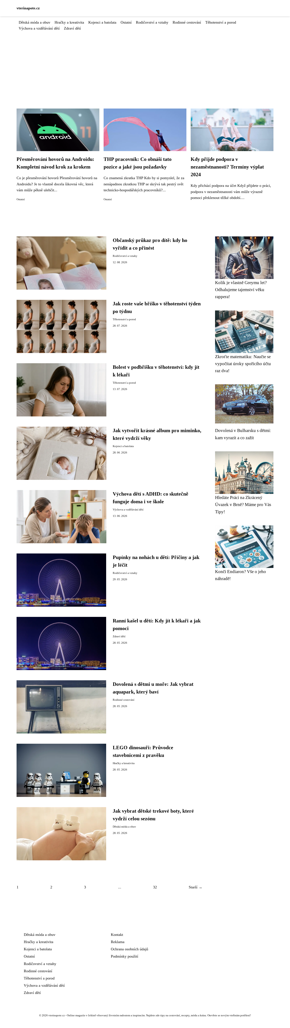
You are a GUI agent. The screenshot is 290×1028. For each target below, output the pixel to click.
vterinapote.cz (28, 8)
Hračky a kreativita (69, 22)
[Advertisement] (145, 63)
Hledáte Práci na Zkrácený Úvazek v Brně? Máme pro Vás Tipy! (243, 504)
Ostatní (126, 22)
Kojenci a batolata (102, 22)
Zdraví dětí (72, 28)
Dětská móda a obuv (34, 22)
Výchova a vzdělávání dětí (39, 28)
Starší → (195, 887)
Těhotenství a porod (220, 22)
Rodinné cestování (187, 22)
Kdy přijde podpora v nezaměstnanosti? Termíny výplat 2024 (227, 166)
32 (155, 887)
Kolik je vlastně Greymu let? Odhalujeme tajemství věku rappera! (241, 289)
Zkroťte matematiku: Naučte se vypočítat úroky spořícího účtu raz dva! (243, 363)
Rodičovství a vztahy (152, 22)
